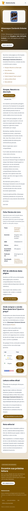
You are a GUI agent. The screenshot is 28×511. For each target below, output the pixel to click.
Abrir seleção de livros (8, 483)
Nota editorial (8, 82)
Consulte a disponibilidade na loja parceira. (18, 260)
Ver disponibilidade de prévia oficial (13, 416)
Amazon (13, 324)
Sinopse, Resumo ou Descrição (13, 67)
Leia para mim (7, 99)
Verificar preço (20, 357)
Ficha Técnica (8, 70)
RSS (18, 500)
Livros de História (11, 500)
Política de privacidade (7, 503)
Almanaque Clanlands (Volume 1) (17, 229)
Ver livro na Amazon (9, 95)
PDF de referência (9, 73)
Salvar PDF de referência (10, 298)
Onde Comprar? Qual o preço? (13, 76)
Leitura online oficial (10, 79)
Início (3, 500)
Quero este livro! (7, 45)
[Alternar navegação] (25, 2)
